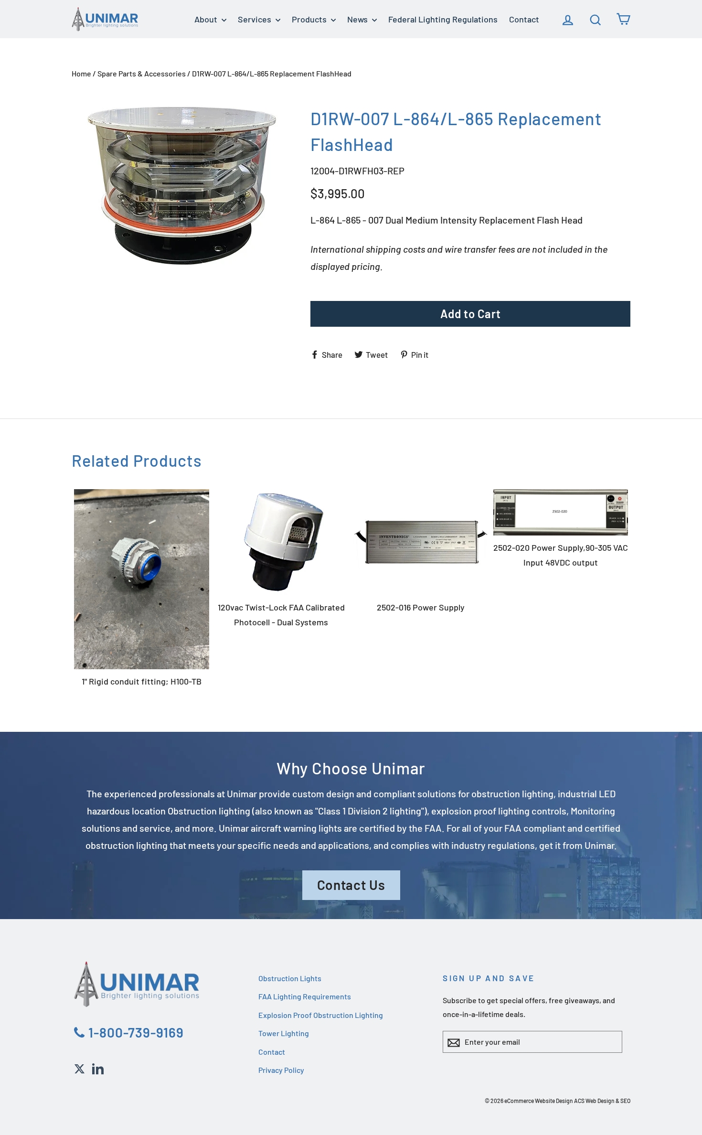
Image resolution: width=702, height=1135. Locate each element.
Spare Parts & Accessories (141, 73)
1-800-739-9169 (134, 1032)
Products (310, 19)
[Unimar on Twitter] (79, 1067)
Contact (524, 19)
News (358, 19)
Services (255, 19)
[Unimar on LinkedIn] (98, 1067)
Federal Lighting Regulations (443, 19)
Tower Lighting (283, 1033)
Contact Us (351, 885)
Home (81, 73)
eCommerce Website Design (538, 1100)
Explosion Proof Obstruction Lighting (320, 1014)
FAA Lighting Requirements (304, 996)
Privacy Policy (281, 1069)
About (206, 19)
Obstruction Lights (289, 978)
